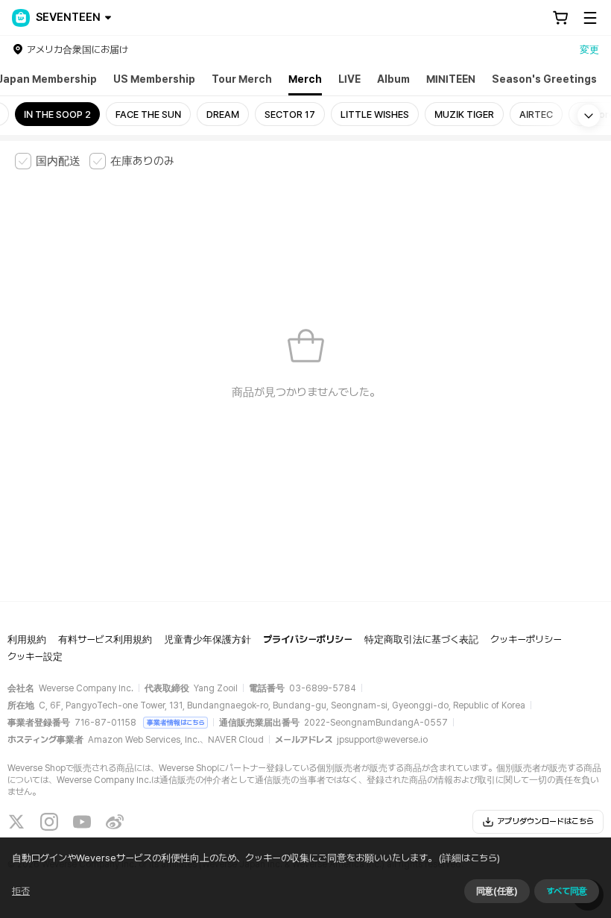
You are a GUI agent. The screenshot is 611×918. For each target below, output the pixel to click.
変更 (589, 49)
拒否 (21, 891)
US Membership (154, 79)
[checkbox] (47, 161)
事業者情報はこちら (175, 722)
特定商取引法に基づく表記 (421, 639)
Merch (305, 79)
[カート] (560, 18)
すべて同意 (566, 891)
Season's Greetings (544, 79)
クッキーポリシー (526, 639)
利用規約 (26, 639)
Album (393, 79)
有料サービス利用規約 (105, 639)
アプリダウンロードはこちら (545, 821)
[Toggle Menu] (590, 18)
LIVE (349, 79)
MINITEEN (450, 79)
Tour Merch (242, 79)
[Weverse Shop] (21, 18)
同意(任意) (497, 891)
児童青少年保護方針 (207, 639)
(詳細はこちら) (469, 858)
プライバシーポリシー (307, 639)
